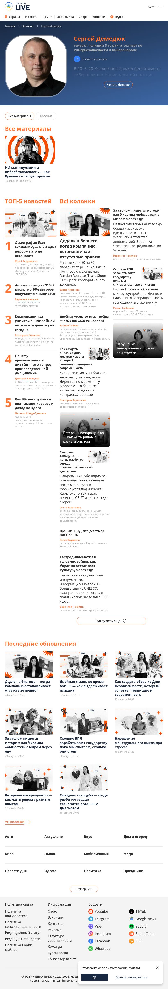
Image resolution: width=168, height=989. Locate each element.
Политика (92, 871)
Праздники (133, 871)
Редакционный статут (23, 932)
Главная (10, 26)
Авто (9, 836)
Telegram (102, 919)
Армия (47, 17)
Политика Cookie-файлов (19, 947)
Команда (55, 946)
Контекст (28, 26)
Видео (119, 17)
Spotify (141, 926)
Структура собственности (60, 938)
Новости (31, 17)
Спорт (83, 17)
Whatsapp (103, 948)
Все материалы (19, 116)
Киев (9, 853)
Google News (146, 919)
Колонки (98, 17)
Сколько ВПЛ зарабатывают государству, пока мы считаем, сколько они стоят (84, 745)
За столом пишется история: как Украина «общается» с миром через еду (28, 745)
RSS (138, 941)
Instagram (103, 933)
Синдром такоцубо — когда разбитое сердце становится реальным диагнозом (84, 801)
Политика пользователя (16, 913)
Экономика (65, 17)
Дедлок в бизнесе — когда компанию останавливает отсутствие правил (28, 686)
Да (95, 977)
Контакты (56, 923)
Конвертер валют (62, 959)
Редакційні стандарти (22, 939)
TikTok (141, 911)
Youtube (101, 911)
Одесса (50, 871)
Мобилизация (96, 853)
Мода (128, 853)
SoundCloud (145, 933)
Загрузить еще (108, 621)
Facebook (102, 941)
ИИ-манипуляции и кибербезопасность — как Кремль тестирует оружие (27, 171)
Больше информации (132, 977)
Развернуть (84, 889)
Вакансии (56, 917)
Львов (49, 853)
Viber (99, 926)
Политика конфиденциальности (23, 924)
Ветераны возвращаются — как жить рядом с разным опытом (28, 799)
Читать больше (118, 85)
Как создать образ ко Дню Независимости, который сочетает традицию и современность (137, 688)
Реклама (54, 930)
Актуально (53, 836)
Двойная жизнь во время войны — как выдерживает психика (84, 686)
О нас (52, 911)
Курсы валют (58, 953)
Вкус (88, 836)
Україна (14, 17)
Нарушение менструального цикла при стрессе (138, 742)
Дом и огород (135, 836)
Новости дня (16, 871)
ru (150, 6)
